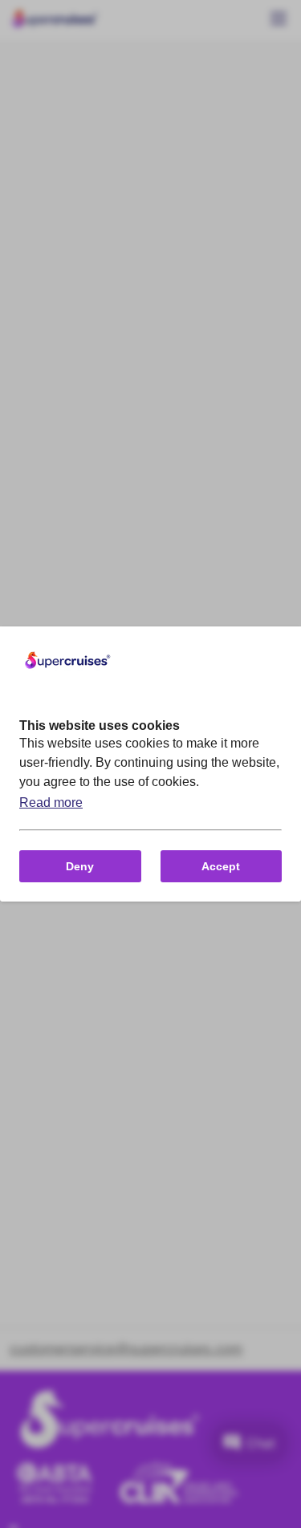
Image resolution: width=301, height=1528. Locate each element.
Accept (220, 866)
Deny (80, 866)
